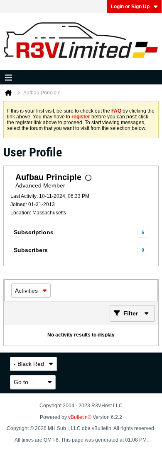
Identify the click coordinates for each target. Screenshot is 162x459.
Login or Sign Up (130, 7)
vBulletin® (79, 417)
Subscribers (31, 250)
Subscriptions (34, 232)
